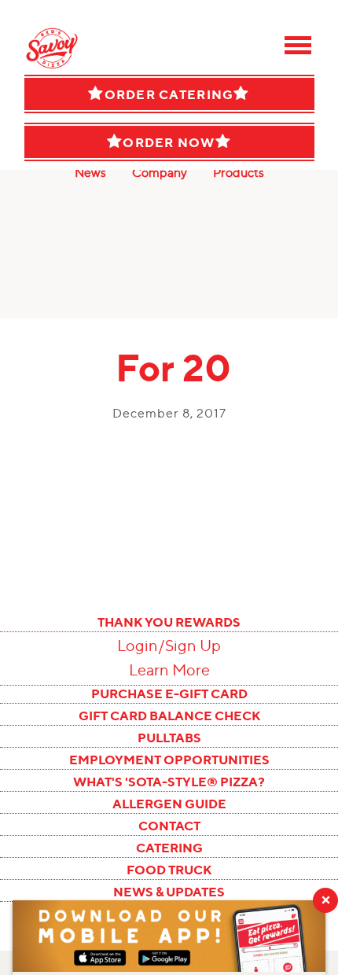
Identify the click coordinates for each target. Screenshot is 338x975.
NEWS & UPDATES (169, 892)
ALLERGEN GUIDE (169, 803)
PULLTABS (169, 737)
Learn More (169, 669)
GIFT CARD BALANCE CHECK (169, 715)
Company (159, 172)
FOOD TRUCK (169, 870)
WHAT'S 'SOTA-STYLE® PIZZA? (169, 781)
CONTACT (169, 825)
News (90, 172)
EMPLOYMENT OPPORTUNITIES (169, 759)
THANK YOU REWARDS (169, 622)
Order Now (169, 142)
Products (238, 172)
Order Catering (169, 94)
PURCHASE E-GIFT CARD (169, 693)
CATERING (169, 847)
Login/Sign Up (169, 645)
